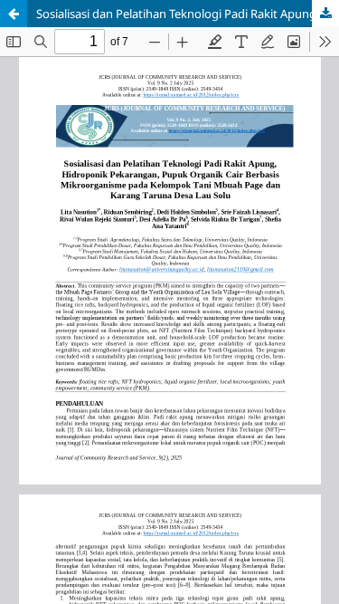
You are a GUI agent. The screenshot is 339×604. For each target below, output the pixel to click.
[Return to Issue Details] (13, 13)
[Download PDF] (325, 13)
